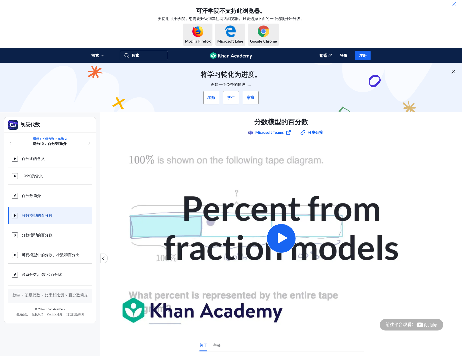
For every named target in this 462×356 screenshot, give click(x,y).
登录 (343, 55)
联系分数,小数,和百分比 (42, 275)
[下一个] (89, 143)
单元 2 (62, 138)
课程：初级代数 (43, 138)
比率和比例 (54, 295)
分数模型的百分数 (37, 215)
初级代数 (32, 295)
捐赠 (323, 55)
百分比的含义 (33, 159)
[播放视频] (281, 238)
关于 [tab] (203, 345)
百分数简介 (31, 196)
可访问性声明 (75, 314)
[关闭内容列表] (104, 258)
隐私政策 (37, 314)
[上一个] (10, 143)
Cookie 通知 (55, 314)
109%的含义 (32, 176)
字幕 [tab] (217, 345)
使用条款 (22, 314)
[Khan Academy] (231, 55)
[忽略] (454, 4)
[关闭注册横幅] (453, 71)
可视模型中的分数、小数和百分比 (50, 255)
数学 (16, 295)
